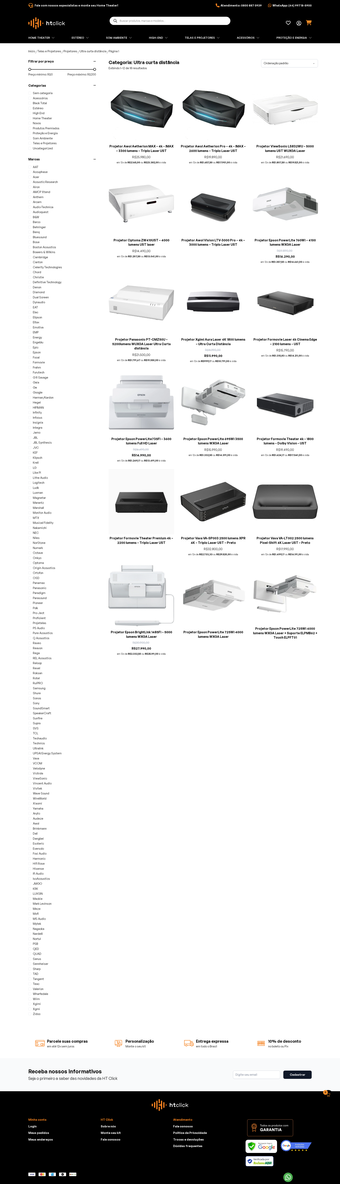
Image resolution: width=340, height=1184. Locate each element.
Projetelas (39, 623)
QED (36, 949)
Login (32, 1126)
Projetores (70, 51)
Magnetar (39, 498)
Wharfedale (40, 994)
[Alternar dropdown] (299, 23)
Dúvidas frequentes (187, 1146)
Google (37, 392)
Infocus (37, 417)
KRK (35, 889)
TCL (35, 733)
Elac (35, 312)
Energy (37, 337)
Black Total (40, 103)
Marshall (38, 508)
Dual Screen (41, 297)
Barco (36, 222)
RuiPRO (38, 683)
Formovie (39, 362)
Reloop (37, 663)
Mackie (37, 899)
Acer (36, 177)
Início (31, 51)
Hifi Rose (39, 863)
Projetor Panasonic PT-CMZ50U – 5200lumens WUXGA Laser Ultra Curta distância (141, 343)
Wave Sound (41, 793)
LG (34, 468)
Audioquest (40, 212)
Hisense (38, 869)
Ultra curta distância (93, 51)
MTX (36, 518)
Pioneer (38, 603)
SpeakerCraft (42, 713)
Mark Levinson (42, 903)
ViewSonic (40, 778)
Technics (39, 743)
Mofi (36, 914)
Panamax (39, 583)
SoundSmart (41, 708)
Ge (35, 387)
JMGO (37, 883)
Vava (36, 758)
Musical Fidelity (43, 523)
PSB (35, 944)
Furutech (38, 372)
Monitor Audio (42, 513)
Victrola (38, 773)
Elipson (37, 317)
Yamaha (38, 808)
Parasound (40, 598)
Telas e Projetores (49, 51)
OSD (36, 578)
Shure (37, 693)
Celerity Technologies (47, 267)
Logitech (38, 482)
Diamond (39, 292)
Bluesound (40, 237)
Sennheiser (40, 964)
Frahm (37, 367)
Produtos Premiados (46, 128)
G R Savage (40, 377)
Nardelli (38, 934)
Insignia (38, 422)
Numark (38, 548)
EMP (36, 332)
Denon (37, 287)
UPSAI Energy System (47, 753)
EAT (35, 307)
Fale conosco (110, 1139)
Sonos (37, 698)
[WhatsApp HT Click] (288, 1177)
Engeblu (38, 342)
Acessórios (40, 98)
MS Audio (39, 919)
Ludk (36, 488)
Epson (37, 352)
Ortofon (38, 573)
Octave (38, 553)
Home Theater (42, 118)
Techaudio (40, 738)
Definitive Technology (47, 282)
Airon (36, 187)
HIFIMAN (38, 407)
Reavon (37, 648)
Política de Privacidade (190, 1133)
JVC (36, 448)
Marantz (38, 503)
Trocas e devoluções (188, 1139)
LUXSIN (38, 893)
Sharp (37, 969)
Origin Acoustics (44, 568)
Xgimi (37, 1004)
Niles (36, 538)
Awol (36, 823)
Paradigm (39, 593)
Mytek (37, 924)
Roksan (37, 673)
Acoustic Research (45, 182)
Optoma (38, 563)
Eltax (36, 322)
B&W (36, 217)
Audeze (38, 818)
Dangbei (38, 838)
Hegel (37, 402)
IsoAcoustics (41, 879)
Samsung (39, 688)
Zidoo (36, 1014)
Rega (36, 653)
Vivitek (37, 788)
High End (38, 113)
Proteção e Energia (45, 133)
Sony (36, 703)
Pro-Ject (38, 613)
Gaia (36, 382)
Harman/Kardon (43, 397)
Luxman (38, 493)
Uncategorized (43, 148)
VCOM (37, 763)
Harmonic (39, 858)
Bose (36, 242)
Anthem (38, 197)
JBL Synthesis (42, 442)
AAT (35, 167)
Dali (35, 833)
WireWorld (39, 798)
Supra (37, 723)
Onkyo (37, 558)
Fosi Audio (39, 853)
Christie (38, 277)
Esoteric (38, 843)
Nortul (37, 939)
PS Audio (39, 628)
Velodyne (39, 768)
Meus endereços (40, 1139)
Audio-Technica (43, 207)
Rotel (36, 678)
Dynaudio (39, 302)
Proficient (39, 618)
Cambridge (40, 257)
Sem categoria (43, 93)
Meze (37, 909)
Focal (36, 357)
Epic (35, 347)
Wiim (36, 999)
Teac (36, 984)
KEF (35, 452)
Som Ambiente (43, 138)
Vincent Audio (42, 783)
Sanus (37, 959)
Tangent (38, 979)
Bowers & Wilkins (44, 252)
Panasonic (39, 588)
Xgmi (36, 1009)
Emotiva (38, 327)
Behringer (39, 227)
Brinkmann (40, 828)
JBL (35, 437)
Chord (37, 272)
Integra (37, 427)
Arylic (36, 813)
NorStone (39, 543)
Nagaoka (38, 929)
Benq (36, 232)
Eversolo (38, 848)
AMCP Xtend (41, 192)
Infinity (37, 412)
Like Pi (37, 472)
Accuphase (40, 172)
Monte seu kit (111, 1133)
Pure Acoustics (43, 633)
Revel (36, 668)
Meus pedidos (38, 1133)
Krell (36, 462)
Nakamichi (40, 528)
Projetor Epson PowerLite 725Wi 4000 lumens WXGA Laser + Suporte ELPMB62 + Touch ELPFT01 (285, 633)
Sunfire (37, 718)
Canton (38, 262)
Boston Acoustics (44, 247)
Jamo (36, 432)
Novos (37, 123)
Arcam (37, 202)
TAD (35, 974)
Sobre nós (108, 1126)
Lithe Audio (40, 478)
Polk (35, 608)
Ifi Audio (38, 873)
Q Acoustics (41, 638)
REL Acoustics (42, 658)
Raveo (37, 643)
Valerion (38, 989)
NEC (36, 533)
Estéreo (38, 108)
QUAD (37, 954)
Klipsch (37, 458)
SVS (36, 728)
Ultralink (38, 748)
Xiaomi (37, 803)
